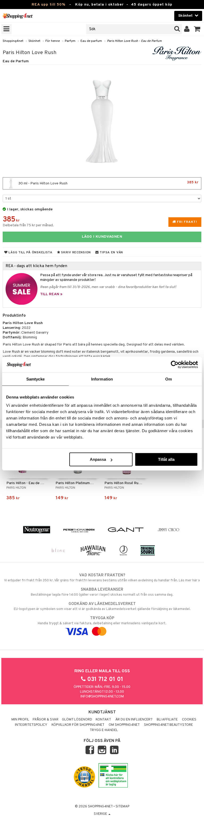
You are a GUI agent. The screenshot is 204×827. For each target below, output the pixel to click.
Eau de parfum (91, 41)
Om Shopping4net (124, 725)
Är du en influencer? (133, 720)
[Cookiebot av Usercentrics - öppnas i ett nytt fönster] (174, 364)
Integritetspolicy (31, 725)
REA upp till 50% (48, 4)
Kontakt (103, 720)
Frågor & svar (45, 720)
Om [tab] (168, 379)
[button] (197, 29)
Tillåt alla (166, 459)
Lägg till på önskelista (30, 252)
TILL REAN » (51, 294)
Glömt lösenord (77, 720)
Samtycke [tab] (35, 379)
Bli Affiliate (167, 720)
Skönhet (34, 41)
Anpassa (98, 459)
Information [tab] (102, 379)
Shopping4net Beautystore (168, 725)
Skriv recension (75, 252)
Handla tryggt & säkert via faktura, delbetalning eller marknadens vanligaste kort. (102, 621)
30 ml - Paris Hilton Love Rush (108, 183)
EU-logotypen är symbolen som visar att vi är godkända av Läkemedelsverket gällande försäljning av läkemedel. (102, 606)
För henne (52, 41)
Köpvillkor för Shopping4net (78, 725)
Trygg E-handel (104, 730)
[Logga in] (187, 29)
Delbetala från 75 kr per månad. (28, 225)
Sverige (101, 814)
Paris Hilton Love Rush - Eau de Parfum (134, 41)
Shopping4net (13, 41)
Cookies (189, 720)
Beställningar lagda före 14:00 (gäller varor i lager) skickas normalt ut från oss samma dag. (102, 592)
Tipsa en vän (111, 252)
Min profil (20, 720)
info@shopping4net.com (102, 697)
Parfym (70, 41)
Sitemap (122, 806)
